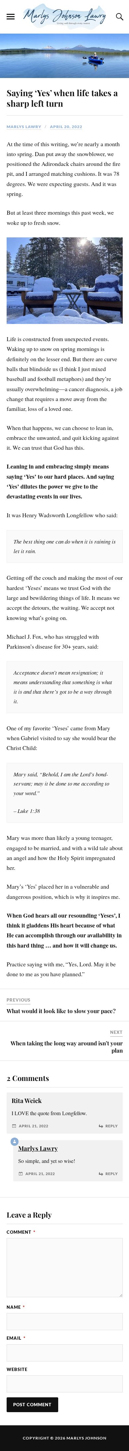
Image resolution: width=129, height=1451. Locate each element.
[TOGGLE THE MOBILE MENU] (11, 17)
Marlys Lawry (24, 126)
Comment (21, 1232)
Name (16, 1307)
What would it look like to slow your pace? (61, 1010)
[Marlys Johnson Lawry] (64, 16)
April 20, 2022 (66, 126)
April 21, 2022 (33, 1126)
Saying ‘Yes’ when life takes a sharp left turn (62, 98)
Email (16, 1338)
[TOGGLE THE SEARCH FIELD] (119, 17)
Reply (112, 1126)
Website (17, 1369)
